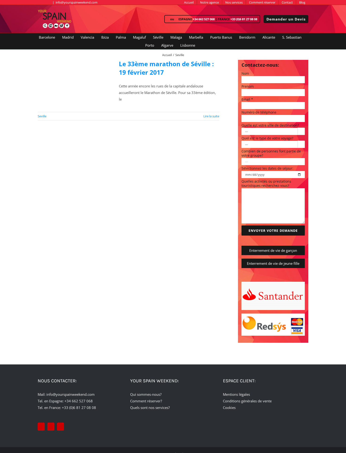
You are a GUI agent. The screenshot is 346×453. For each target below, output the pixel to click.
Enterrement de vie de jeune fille (273, 263)
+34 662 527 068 (204, 19)
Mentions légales (236, 394)
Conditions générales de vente (247, 401)
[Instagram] (60, 427)
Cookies (229, 407)
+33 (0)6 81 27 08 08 (243, 19)
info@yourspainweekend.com (76, 2)
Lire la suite (211, 116)
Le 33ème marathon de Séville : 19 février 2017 (166, 68)
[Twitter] (50, 427)
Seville (42, 116)
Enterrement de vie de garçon (273, 250)
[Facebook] (41, 427)
